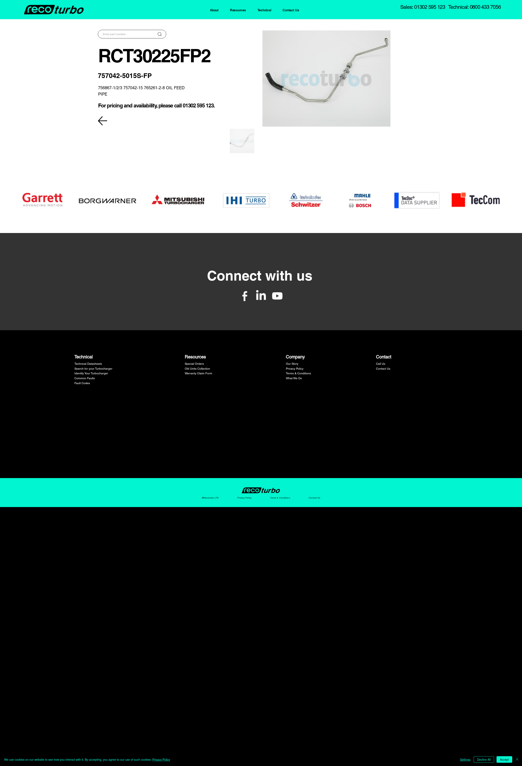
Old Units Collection (197, 368)
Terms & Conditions (298, 373)
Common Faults (84, 378)
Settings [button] (465, 759)
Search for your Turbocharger (93, 368)
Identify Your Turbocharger (91, 373)
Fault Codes (82, 383)
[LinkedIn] (261, 296)
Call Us (380, 363)
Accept (504, 759)
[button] (214, 10)
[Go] (159, 34)
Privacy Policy (294, 368)
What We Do (294, 378)
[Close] (517, 759)
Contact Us (383, 368)
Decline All (484, 759)
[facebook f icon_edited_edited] (245, 296)
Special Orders (194, 363)
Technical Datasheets (88, 363)
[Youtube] (277, 296)
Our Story (292, 363)
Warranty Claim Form (198, 373)
